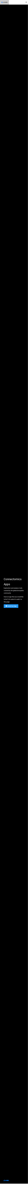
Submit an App (11, 606)
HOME (5, 2)
